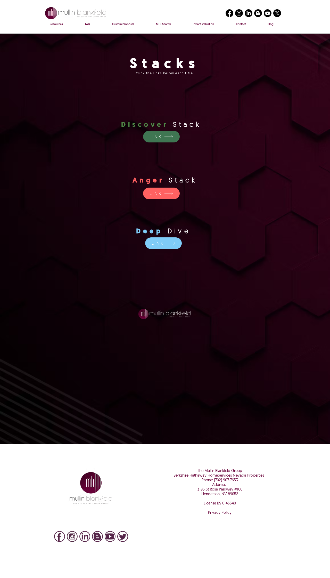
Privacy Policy (220, 513)
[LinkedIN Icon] (84, 536)
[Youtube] (267, 13)
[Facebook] (229, 13)
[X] (277, 13)
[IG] (72, 536)
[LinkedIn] (248, 13)
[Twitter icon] (122, 536)
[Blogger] (258, 13)
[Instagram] (239, 13)
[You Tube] (110, 536)
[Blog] (97, 536)
